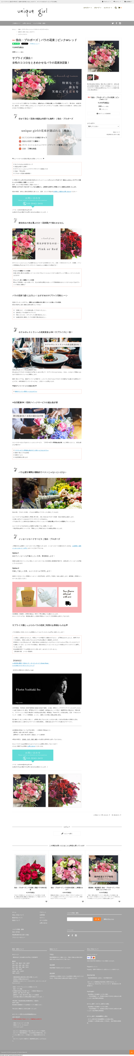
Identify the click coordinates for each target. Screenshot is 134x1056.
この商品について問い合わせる (101, 815)
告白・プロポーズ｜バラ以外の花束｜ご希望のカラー (67, 888)
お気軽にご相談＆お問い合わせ (62, 191)
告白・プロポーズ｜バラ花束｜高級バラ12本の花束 (30, 888)
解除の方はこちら (109, 919)
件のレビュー (34, 44)
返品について (116, 132)
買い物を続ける (116, 815)
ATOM (18, 932)
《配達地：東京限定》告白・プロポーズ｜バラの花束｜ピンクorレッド (103, 888)
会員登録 (128, 1)
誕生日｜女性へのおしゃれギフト (26, 32)
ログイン (117, 1)
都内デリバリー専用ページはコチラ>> (26, 391)
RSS (13, 932)
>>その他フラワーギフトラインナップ (23, 665)
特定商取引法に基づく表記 (113, 134)
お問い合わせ (27, 23)
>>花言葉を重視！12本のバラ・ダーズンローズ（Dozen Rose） (30, 663)
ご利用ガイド (16, 23)
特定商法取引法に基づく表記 (20, 934)
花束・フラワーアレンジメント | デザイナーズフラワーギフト (33, 29)
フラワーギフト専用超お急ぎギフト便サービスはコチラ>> (32, 450)
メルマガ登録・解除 (39, 23)
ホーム (14, 29)
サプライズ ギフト (22, 34)
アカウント (106, 1)
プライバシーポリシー (18, 937)
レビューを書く (68, 833)
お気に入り (104, 109)
